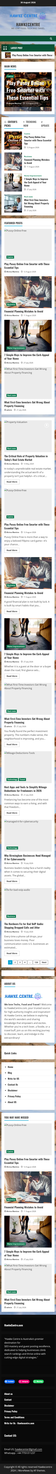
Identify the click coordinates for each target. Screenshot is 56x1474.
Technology (12, 779)
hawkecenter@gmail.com (28, 1449)
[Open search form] (51, 38)
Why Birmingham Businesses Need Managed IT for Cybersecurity (28, 836)
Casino (10, 76)
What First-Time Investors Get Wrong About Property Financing (13, 203)
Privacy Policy (14, 1096)
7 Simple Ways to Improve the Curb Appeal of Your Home (13, 182)
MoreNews (24, 1470)
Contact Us (13, 1084)
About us (8, 1394)
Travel (22, 779)
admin (9, 410)
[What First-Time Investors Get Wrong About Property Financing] (28, 383)
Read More (13, 482)
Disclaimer (13, 1090)
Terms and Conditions (14, 1417)
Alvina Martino (15, 103)
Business (28, 156)
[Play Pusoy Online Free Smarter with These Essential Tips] (28, 245)
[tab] (13, 124)
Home (10, 1067)
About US (12, 1102)
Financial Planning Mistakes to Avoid (13, 161)
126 (36, 962)
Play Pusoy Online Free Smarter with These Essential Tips (27, 90)
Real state (28, 197)
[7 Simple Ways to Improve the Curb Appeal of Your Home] (28, 336)
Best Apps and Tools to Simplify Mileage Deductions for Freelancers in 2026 (28, 767)
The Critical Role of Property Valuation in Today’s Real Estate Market (28, 436)
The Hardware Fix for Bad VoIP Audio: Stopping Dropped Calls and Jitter (28, 904)
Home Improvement (33, 176)
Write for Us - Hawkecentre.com (19, 1423)
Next (44, 962)
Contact (8, 1399)
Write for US (13, 1078)
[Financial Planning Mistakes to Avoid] (28, 292)
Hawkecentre (28, 24)
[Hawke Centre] (23, 996)
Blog (10, 1072)
